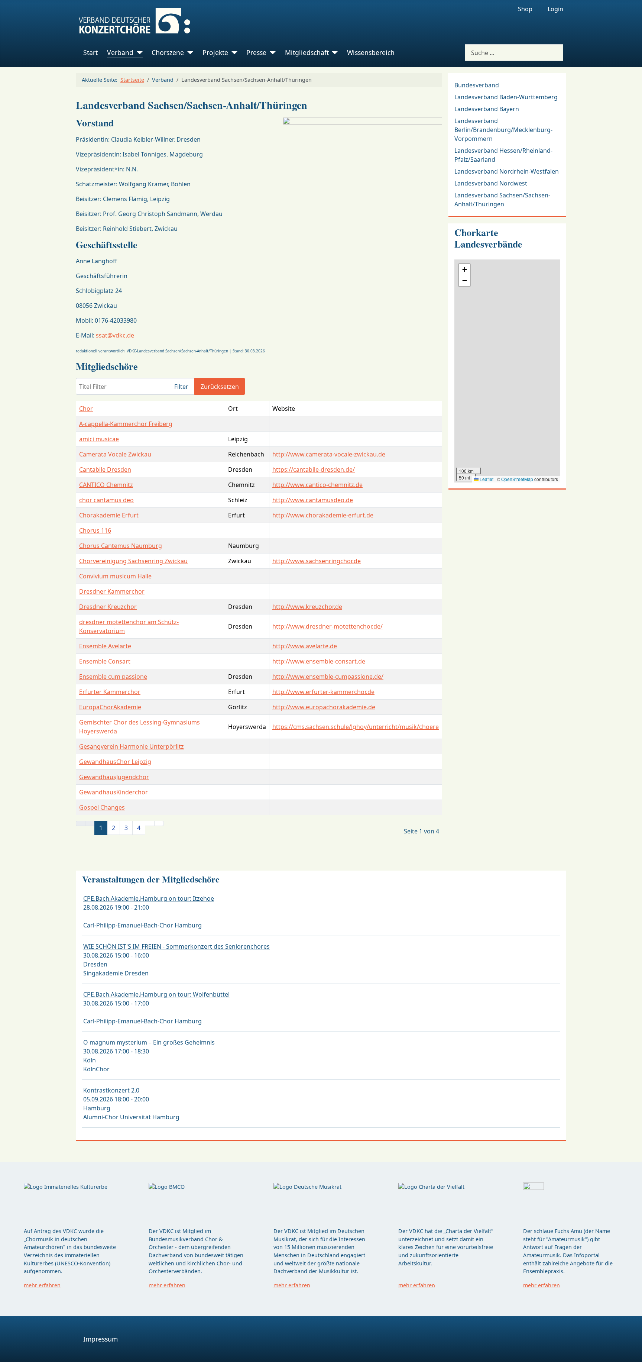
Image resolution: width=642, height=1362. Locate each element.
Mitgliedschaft (307, 52)
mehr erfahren (42, 1285)
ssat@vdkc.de (115, 335)
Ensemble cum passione (113, 676)
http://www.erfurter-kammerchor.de (323, 692)
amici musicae (99, 439)
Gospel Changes (102, 807)
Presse (256, 52)
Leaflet (486, 479)
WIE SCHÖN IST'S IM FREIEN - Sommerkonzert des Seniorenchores (176, 946)
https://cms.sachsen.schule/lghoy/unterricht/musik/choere (355, 727)
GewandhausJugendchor (114, 777)
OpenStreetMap (517, 479)
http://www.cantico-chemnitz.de (317, 485)
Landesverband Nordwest (490, 183)
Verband (120, 52)
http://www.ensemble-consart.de (318, 661)
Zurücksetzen (220, 387)
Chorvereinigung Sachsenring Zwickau (133, 561)
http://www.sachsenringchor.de (316, 561)
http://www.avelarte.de (304, 646)
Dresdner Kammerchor (112, 591)
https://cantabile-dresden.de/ (313, 469)
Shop (525, 9)
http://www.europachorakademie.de (323, 707)
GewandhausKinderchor (113, 792)
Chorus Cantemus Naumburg (120, 546)
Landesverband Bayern (486, 109)
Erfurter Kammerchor (109, 692)
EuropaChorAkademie (110, 707)
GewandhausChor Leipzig (115, 762)
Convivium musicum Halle (115, 576)
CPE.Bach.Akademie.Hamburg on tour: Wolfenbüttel (156, 994)
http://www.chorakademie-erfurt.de (322, 515)
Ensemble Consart (104, 661)
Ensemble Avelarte (105, 646)
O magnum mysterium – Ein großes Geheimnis (149, 1042)
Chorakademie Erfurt (109, 515)
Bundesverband (476, 85)
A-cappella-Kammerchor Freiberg (125, 424)
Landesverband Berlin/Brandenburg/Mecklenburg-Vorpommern (503, 130)
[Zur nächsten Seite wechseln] (150, 823)
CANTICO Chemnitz (106, 485)
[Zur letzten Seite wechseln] (159, 823)
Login (555, 9)
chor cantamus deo (106, 500)
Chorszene (168, 52)
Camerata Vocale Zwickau (115, 454)
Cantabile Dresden (105, 469)
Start (90, 52)
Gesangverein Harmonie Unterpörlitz (131, 746)
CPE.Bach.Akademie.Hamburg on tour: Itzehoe (148, 898)
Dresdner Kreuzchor (108, 607)
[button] (464, 269)
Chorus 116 (95, 530)
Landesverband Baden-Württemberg (506, 97)
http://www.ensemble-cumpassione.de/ (327, 676)
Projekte (215, 52)
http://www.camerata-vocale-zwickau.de (328, 454)
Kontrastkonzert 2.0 (111, 1090)
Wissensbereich (371, 52)
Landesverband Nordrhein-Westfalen (506, 171)
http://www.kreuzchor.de (307, 607)
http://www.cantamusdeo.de (312, 500)
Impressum (100, 1338)
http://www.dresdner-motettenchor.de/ (327, 626)
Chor (86, 408)
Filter (181, 387)
